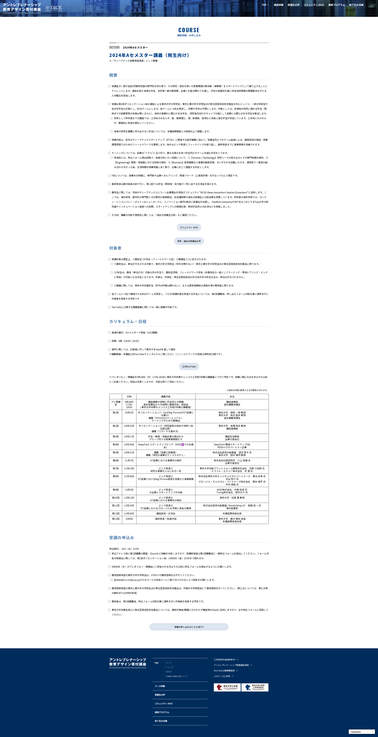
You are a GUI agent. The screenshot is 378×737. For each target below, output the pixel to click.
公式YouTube (189, 366)
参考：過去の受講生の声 (189, 241)
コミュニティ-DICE (189, 227)
